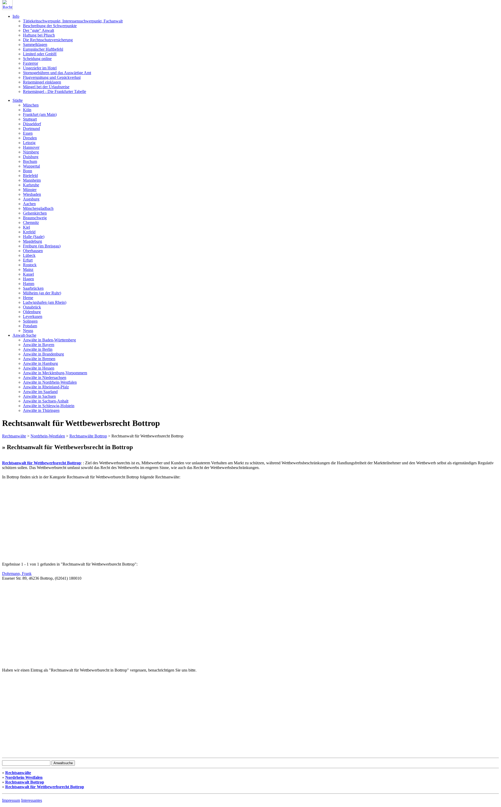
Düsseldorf (32, 124)
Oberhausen (33, 250)
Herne (28, 297)
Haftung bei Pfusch (39, 35)
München (31, 105)
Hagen (28, 279)
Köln (27, 110)
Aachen (29, 203)
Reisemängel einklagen (42, 82)
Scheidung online (37, 58)
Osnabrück (32, 307)
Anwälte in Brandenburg (43, 354)
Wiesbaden (32, 194)
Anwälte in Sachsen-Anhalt (45, 401)
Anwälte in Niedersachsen (44, 377)
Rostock (30, 265)
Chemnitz (31, 222)
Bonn (27, 171)
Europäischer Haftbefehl (43, 49)
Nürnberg (31, 152)
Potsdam (30, 326)
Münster (30, 189)
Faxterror (30, 63)
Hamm (28, 283)
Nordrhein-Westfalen (48, 436)
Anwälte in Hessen (38, 368)
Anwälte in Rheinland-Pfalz (46, 387)
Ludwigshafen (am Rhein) (44, 302)
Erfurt (28, 260)
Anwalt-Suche (24, 335)
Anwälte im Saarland (40, 391)
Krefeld (29, 232)
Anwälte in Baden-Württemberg (49, 340)
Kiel (26, 227)
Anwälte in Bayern (38, 344)
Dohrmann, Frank (17, 573)
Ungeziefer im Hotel (40, 68)
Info (16, 16)
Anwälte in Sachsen (39, 396)
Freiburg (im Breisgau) (42, 246)
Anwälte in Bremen (39, 359)
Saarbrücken (33, 288)
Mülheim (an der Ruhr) (42, 293)
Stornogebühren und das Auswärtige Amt (57, 72)
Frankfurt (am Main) (40, 114)
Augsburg (31, 199)
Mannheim (32, 180)
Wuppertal (31, 166)
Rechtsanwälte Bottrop (88, 436)
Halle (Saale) (33, 236)
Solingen (30, 321)
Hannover (31, 147)
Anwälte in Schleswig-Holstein (48, 405)
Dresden (30, 138)
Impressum (11, 800)
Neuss (28, 330)
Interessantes (31, 800)
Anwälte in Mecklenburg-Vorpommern (55, 373)
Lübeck (29, 255)
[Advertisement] (158, 516)
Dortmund (31, 128)
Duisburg (30, 157)
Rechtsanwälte (14, 436)
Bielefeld (30, 175)
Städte (18, 100)
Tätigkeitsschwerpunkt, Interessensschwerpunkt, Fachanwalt (73, 21)
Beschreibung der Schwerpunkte (50, 25)
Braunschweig (35, 218)
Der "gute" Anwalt (38, 30)
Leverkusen (32, 316)
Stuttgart (30, 119)
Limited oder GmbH (40, 54)
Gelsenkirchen (35, 213)
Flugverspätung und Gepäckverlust (52, 77)
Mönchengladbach (38, 208)
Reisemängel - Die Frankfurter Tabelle (54, 91)
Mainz (28, 269)
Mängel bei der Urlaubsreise (46, 87)
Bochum (30, 161)
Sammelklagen (35, 44)
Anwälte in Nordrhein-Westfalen (50, 382)
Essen (28, 133)
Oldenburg (32, 312)
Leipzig (29, 142)
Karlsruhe (31, 185)
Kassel (28, 274)
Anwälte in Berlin (37, 349)
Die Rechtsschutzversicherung (48, 40)
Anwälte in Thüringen (41, 410)
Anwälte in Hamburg (40, 363)
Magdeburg (32, 241)
